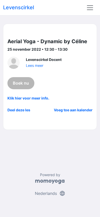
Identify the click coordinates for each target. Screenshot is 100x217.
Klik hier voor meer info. (28, 98)
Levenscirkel (18, 7)
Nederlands (50, 193)
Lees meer (34, 65)
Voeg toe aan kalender (73, 110)
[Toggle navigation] (90, 8)
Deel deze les (18, 110)
